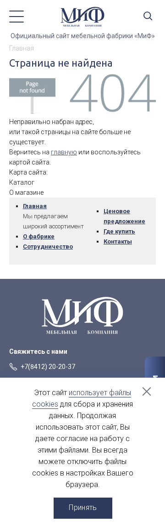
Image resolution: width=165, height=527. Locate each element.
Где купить (119, 231)
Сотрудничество (48, 246)
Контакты (118, 241)
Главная (35, 206)
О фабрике (39, 236)
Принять (83, 507)
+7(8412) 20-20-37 (48, 366)
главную (64, 152)
